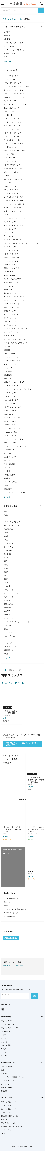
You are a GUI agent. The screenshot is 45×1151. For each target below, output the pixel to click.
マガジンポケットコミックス (14, 143)
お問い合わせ (6, 1112)
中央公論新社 (8, 607)
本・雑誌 (4, 1073)
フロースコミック (10, 264)
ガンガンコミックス (11, 193)
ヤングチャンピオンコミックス (15, 122)
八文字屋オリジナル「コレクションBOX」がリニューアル (22, 744)
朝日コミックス (9, 378)
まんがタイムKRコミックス (13, 240)
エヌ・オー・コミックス (12, 172)
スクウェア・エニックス (12, 525)
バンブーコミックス (11, 254)
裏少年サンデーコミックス (13, 90)
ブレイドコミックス (11, 190)
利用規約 (4, 1119)
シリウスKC (8, 183)
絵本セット (8, 902)
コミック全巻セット (11, 898)
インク (3, 1038)
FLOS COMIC (9, 450)
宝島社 (6, 654)
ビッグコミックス (10, 147)
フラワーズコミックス (12, 322)
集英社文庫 (8, 460)
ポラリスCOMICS (10, 403)
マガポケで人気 (9, 53)
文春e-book (8, 289)
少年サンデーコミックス (12, 83)
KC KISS (7, 350)
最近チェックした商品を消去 (13, 965)
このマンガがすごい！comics (14, 492)
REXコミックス (9, 232)
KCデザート (8, 371)
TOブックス (8, 632)
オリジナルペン (6, 1021)
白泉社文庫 (8, 489)
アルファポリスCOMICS (12, 279)
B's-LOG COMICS (10, 272)
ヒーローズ (8, 643)
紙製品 (3, 1049)
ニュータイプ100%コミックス (15, 218)
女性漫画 (7, 39)
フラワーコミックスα (11, 318)
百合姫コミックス (10, 457)
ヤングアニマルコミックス (13, 129)
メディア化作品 (9, 46)
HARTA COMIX (9, 275)
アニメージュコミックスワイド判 (16, 329)
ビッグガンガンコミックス (13, 197)
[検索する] (41, 10)
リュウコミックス (10, 325)
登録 (34, 996)
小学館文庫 (8, 467)
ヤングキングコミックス (12, 133)
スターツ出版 (8, 597)
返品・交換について (8, 1109)
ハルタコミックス (10, 222)
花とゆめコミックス (11, 293)
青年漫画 (7, 36)
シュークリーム (9, 636)
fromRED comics (10, 443)
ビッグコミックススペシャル (14, 151)
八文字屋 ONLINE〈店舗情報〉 (12, 1126)
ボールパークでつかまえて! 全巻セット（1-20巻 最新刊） (12, 829)
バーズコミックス (10, 286)
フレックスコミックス (12, 647)
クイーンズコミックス (12, 332)
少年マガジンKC (9, 79)
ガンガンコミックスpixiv (13, 407)
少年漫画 (7, 32)
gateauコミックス (10, 432)
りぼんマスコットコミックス (14, 300)
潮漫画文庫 (8, 485)
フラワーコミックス (11, 314)
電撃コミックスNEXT (11, 268)
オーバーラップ (9, 547)
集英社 (6, 511)
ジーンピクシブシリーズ (12, 261)
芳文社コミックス (10, 236)
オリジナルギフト (7, 1080)
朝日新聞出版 (8, 650)
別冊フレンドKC (9, 353)
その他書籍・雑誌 (10, 916)
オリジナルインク (7, 1024)
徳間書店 (7, 600)
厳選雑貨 (4, 1091)
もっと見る (8, 61)
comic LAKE (8, 368)
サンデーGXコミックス (12, 165)
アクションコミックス (12, 140)
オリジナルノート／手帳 (10, 1028)
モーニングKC (9, 154)
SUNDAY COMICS (10, 482)
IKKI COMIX (8, 115)
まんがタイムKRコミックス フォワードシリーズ (21, 243)
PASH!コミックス (10, 414)
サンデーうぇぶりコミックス (14, 168)
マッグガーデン (9, 618)
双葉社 (6, 565)
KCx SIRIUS (8, 375)
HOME (3, 1133)
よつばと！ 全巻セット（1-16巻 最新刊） (11, 712)
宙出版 (6, 568)
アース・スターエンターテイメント (16, 622)
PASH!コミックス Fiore (12, 418)
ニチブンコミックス (11, 250)
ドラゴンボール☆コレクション (15, 50)
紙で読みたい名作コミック (13, 43)
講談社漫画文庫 (9, 464)
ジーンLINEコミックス (12, 428)
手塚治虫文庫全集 (10, 475)
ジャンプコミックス (11, 76)
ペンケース (5, 1056)
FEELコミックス (9, 396)
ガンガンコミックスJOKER (13, 200)
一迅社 (6, 540)
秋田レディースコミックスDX (14, 382)
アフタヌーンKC (9, 158)
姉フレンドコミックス (12, 357)
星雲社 (6, 629)
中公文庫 (7, 471)
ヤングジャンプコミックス (13, 118)
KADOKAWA (8, 529)
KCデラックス (9, 175)
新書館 (6, 579)
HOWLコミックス (10, 364)
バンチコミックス (10, 247)
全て (5, 57)
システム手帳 (6, 1045)
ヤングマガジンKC (10, 161)
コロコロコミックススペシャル (15, 94)
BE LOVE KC (8, 346)
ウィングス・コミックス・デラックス (17, 389)
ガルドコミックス (10, 186)
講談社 (6, 515)
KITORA (7, 215)
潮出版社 (7, 586)
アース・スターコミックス (13, 257)
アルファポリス (9, 625)
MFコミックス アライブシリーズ (15, 343)
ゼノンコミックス (10, 229)
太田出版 (7, 614)
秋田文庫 (7, 478)
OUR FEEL (7, 453)
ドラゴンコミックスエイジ (13, 225)
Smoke (30, 871)
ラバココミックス (10, 393)
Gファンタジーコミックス (13, 179)
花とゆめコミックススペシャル (15, 297)
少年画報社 (8, 550)
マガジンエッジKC (10, 101)
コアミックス (8, 543)
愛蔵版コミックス (10, 311)
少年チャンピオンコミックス (14, 97)
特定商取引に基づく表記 (10, 1116)
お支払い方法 (6, 1105)
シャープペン (6, 1042)
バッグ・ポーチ (6, 1087)
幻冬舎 (6, 583)
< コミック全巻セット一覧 (11, 19)
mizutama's (5, 1031)
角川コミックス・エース (12, 211)
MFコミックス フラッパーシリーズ (16, 339)
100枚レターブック (11, 913)
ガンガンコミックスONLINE (14, 204)
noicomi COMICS (10, 410)
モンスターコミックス (12, 282)
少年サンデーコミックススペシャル (16, 86)
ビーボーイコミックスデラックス (16, 446)
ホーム (3, 670)
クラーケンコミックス (12, 593)
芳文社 (6, 558)
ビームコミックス (10, 111)
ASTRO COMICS (10, 435)
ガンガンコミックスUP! (12, 208)
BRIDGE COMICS (10, 421)
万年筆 (3, 1035)
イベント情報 (6, 1130)
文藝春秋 (7, 611)
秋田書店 (7, 536)
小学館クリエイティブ (12, 522)
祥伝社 (6, 575)
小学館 (6, 518)
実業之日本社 (8, 590)
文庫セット (8, 906)
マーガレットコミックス (12, 304)
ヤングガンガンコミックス (13, 136)
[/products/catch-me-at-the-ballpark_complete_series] (13, 814)
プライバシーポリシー (9, 1123)
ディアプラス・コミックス (13, 439)
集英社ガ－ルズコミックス (13, 307)
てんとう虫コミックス (12, 108)
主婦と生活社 (8, 604)
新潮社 (6, 561)
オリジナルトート (7, 1084)
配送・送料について (8, 1102)
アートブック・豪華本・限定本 (15, 909)
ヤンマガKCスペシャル (12, 126)
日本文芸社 (8, 554)
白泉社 (6, 533)
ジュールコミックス (11, 400)
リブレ (6, 639)
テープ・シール (6, 1052)
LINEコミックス (9, 425)
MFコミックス (9, 336)
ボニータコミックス (11, 386)
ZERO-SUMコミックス (12, 361)
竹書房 (6, 572)
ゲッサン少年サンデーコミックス (16, 104)
